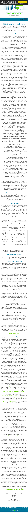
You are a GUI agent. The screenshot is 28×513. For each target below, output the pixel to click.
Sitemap (19, 17)
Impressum (15, 17)
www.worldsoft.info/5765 (14, 333)
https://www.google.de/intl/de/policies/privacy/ (14, 489)
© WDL (16, 510)
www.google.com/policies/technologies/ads (10, 395)
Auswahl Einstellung (22, 1)
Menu (21, 19)
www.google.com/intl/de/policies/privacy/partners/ (14, 391)
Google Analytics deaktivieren (14, 386)
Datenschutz (24, 17)
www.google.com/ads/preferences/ (8, 401)
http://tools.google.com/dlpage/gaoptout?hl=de (14, 381)
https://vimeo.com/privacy (13, 435)
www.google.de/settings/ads (18, 397)
